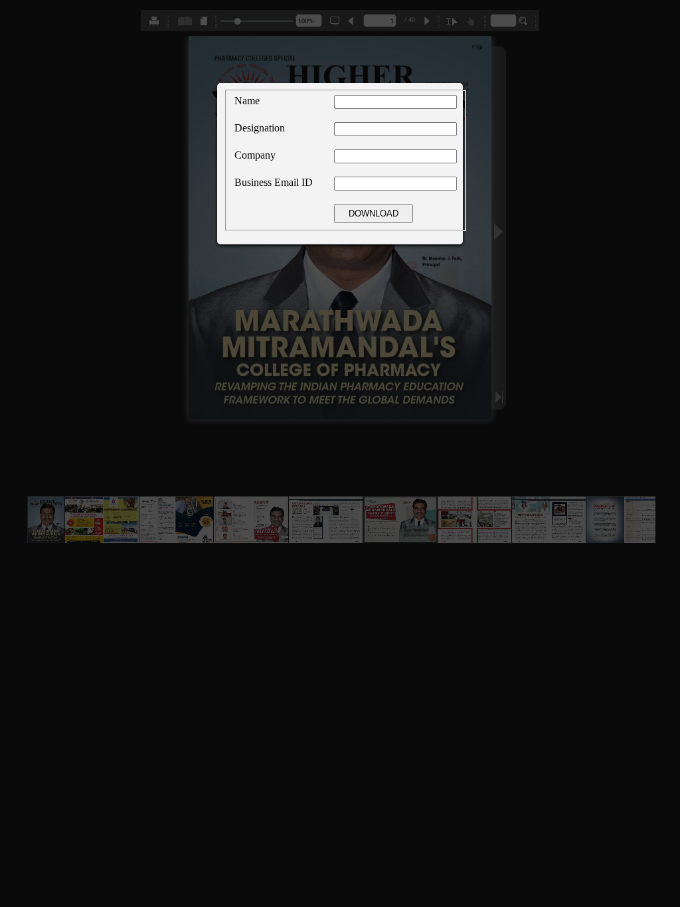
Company (255, 155)
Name (247, 100)
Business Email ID (273, 182)
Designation (259, 127)
